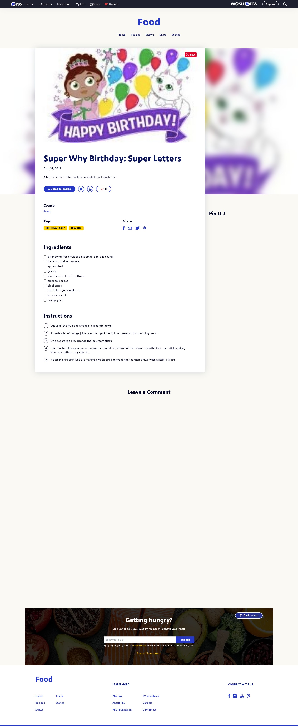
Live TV (28, 4)
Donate (113, 4)
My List (80, 4)
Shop (96, 4)
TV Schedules (151, 696)
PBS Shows (45, 4)
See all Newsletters (149, 653)
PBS (16, 4)
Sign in (270, 4)
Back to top (251, 615)
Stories (176, 35)
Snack (47, 211)
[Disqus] (149, 444)
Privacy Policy (139, 645)
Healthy (76, 228)
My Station (63, 4)
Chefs (162, 35)
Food (149, 22)
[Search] (285, 4)
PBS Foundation (122, 709)
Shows (150, 35)
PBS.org (117, 696)
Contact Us (149, 709)
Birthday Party (55, 228)
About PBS (118, 702)
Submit (185, 639)
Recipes (135, 35)
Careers (147, 702)
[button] (244, 4)
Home (121, 35)
